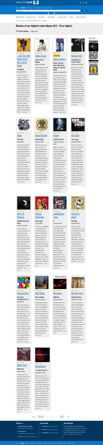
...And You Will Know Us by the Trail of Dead (23, 60)
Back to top (71, 443)
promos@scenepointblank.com (26, 433)
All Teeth (75, 135)
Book (27, 443)
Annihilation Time (58, 215)
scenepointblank (53, 432)
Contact (55, 443)
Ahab (19, 135)
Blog (51, 8)
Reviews (23, 8)
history (75, 428)
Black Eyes (22, 365)
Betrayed (57, 293)
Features (45, 8)
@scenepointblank (53, 429)
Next (62, 416)
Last (68, 416)
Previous (41, 416)
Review (72, 17)
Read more (25, 112)
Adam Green (40, 56)
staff (78, 428)
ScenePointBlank (53, 426)
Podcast (30, 8)
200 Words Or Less (30, 17)
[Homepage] (27, 3)
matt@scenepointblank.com (29, 436)
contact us (81, 430)
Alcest (56, 135)
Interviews (37, 8)
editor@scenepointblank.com (26, 428)
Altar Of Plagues (20, 215)
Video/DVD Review (81, 17)
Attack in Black (75, 215)
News (17, 8)
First (33, 416)
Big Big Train (77, 293)
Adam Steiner (59, 59)
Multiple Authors (62, 17)
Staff (65, 443)
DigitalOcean (78, 434)
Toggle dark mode (51, 13)
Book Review (41, 17)
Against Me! (76, 56)
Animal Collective (39, 215)
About (60, 443)
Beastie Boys (23, 293)
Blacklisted (40, 366)
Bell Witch (40, 293)
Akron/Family (41, 135)
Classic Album (51, 17)
